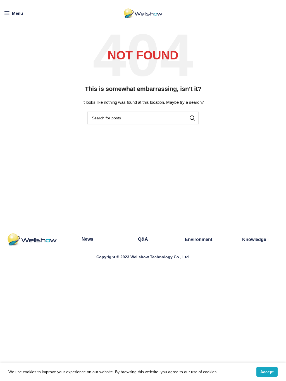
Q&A (143, 239)
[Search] (192, 118)
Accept (267, 372)
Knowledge (254, 239)
